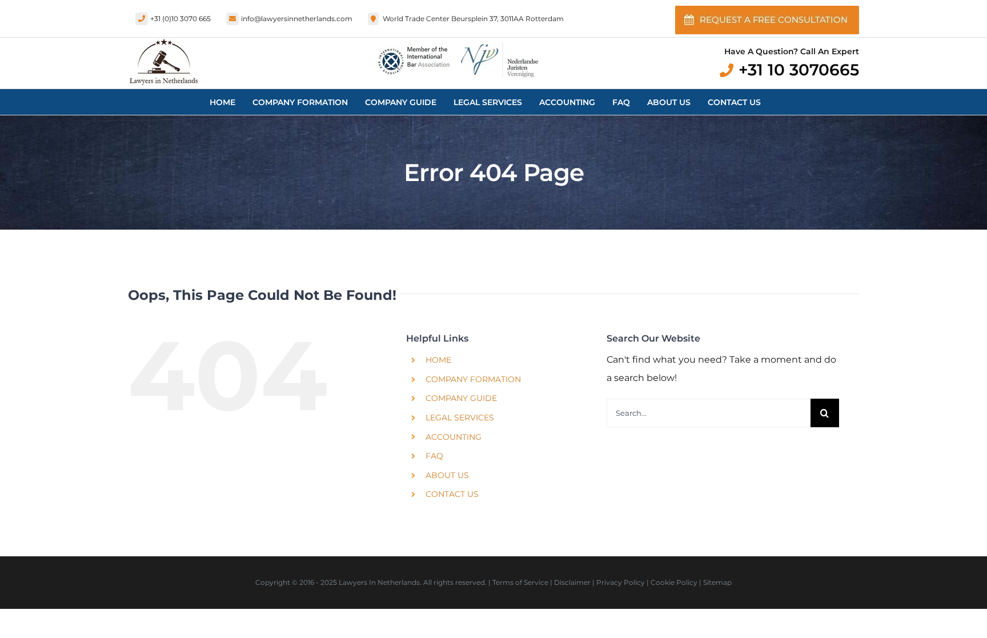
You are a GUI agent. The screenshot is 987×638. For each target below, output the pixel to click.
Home (438, 360)
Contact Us (452, 494)
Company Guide (461, 398)
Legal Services (460, 417)
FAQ (434, 456)
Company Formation (473, 379)
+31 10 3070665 (799, 70)
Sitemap (717, 582)
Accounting (454, 437)
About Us (447, 475)
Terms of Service (520, 582)
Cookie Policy (674, 582)
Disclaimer (572, 582)
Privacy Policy (620, 582)
